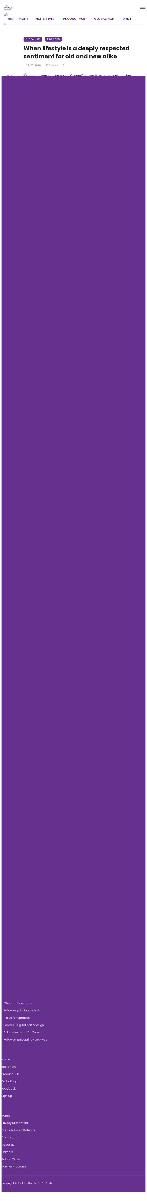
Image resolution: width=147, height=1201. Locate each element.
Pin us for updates (17, 1018)
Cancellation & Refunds (18, 1130)
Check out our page (18, 1003)
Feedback (9, 1088)
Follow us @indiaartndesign (23, 1010)
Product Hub (10, 1074)
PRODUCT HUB (74, 19)
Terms (6, 1115)
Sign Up (7, 1096)
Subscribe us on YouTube (22, 1032)
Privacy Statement (15, 1123)
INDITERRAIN (44, 19)
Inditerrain (9, 1067)
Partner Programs (14, 1166)
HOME (23, 19)
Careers (7, 1152)
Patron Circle (11, 1159)
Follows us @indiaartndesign (24, 1025)
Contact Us (10, 1137)
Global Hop (9, 1081)
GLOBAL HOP (104, 19)
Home (6, 1059)
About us (8, 1145)
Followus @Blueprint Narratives (25, 1039)
